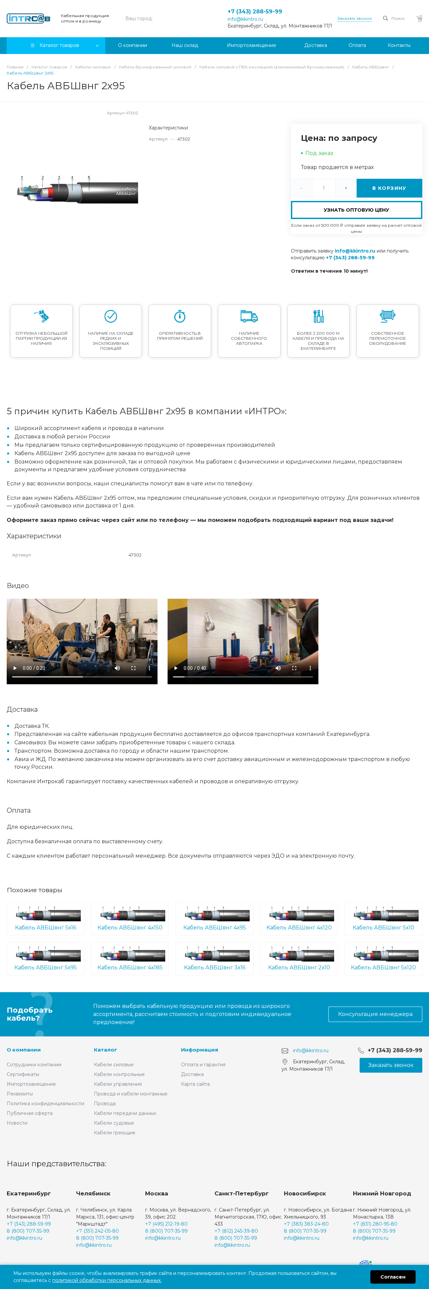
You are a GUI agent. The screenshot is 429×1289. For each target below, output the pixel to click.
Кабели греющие (114, 1133)
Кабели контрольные (119, 1074)
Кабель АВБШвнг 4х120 (299, 927)
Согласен (393, 1277)
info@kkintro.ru (245, 19)
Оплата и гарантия (203, 1065)
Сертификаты (23, 1074)
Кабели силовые (114, 1065)
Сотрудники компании (34, 1065)
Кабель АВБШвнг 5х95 (45, 967)
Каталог (105, 1049)
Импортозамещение (31, 1084)
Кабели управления (118, 1084)
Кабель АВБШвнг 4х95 (214, 927)
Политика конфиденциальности (45, 1103)
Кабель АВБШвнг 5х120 (383, 967)
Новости (17, 1123)
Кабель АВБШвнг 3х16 (214, 967)
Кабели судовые (114, 1123)
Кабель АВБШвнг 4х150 (130, 927)
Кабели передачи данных (125, 1113)
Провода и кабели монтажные (131, 1094)
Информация (199, 1049)
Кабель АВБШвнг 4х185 (130, 967)
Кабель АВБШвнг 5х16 (45, 927)
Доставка (192, 1074)
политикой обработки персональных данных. (107, 1280)
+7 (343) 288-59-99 (255, 11)
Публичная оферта (30, 1113)
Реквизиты (20, 1094)
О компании (24, 1049)
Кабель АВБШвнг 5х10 (383, 927)
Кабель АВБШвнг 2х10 (299, 967)
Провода (105, 1103)
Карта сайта (195, 1084)
